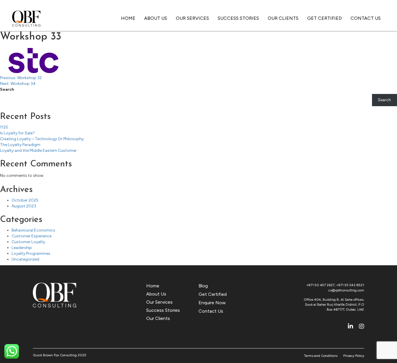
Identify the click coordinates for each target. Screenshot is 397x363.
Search (7, 89)
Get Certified (324, 18)
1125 (4, 127)
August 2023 (24, 206)
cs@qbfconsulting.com (346, 290)
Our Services (192, 18)
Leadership (22, 247)
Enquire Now (212, 302)
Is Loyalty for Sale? (17, 133)
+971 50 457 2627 (320, 285)
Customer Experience (31, 236)
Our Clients (283, 18)
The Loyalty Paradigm (20, 144)
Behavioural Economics (33, 230)
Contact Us (365, 18)
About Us (155, 18)
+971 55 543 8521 (350, 285)
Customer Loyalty (28, 241)
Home (128, 18)
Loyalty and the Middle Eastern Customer (38, 150)
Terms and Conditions (320, 356)
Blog (203, 286)
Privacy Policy (353, 356)
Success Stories (238, 18)
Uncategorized (25, 259)
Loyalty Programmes (31, 253)
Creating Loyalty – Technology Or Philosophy (42, 138)
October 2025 (25, 200)
